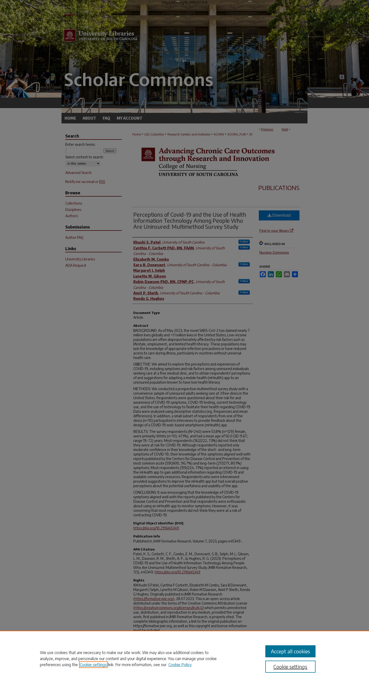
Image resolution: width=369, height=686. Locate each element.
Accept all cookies (290, 651)
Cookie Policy (180, 664)
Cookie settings (93, 664)
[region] (184, 658)
